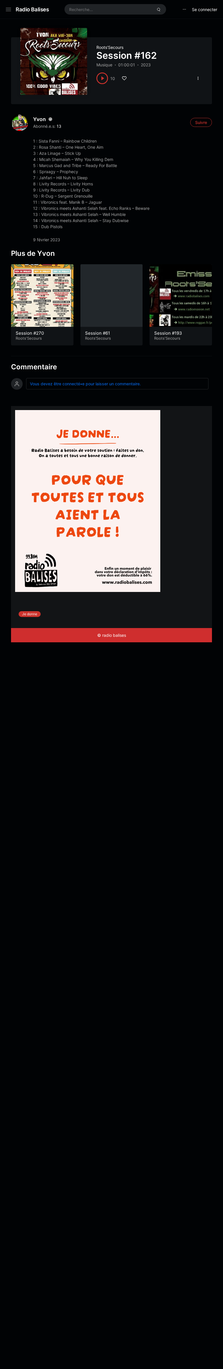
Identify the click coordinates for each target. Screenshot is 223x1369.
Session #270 (30, 333)
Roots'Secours (29, 338)
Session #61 (97, 333)
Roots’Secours (109, 47)
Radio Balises (32, 9)
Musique (104, 64)
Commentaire (34, 367)
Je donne (29, 614)
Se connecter (204, 9)
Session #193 (168, 333)
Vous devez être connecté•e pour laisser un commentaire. (85, 383)
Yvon (39, 119)
